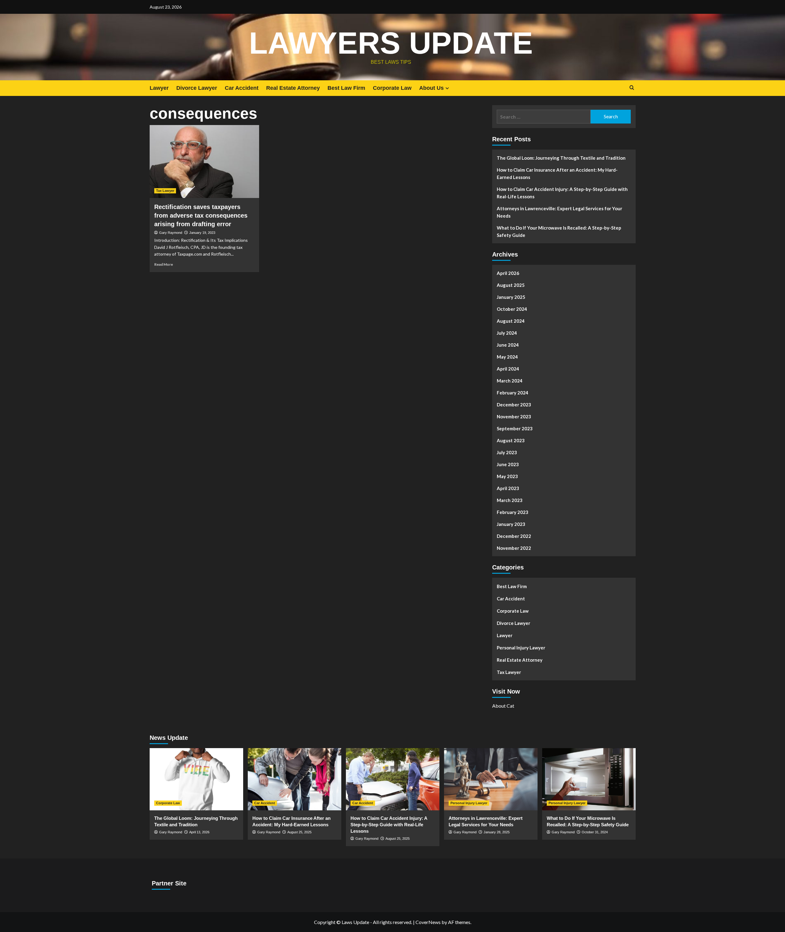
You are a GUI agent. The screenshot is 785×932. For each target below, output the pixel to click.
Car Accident (241, 88)
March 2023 (510, 500)
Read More (163, 264)
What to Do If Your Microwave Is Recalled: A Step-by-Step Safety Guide (559, 231)
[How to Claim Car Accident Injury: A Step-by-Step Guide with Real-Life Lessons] (392, 779)
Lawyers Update (391, 43)
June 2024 (508, 345)
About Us (431, 88)
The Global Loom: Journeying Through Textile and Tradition (561, 158)
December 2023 (514, 404)
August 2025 (511, 285)
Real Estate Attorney (293, 88)
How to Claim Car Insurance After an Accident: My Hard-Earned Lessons (557, 173)
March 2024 (510, 380)
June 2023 (508, 464)
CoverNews (428, 922)
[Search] (632, 87)
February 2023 (512, 512)
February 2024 (512, 392)
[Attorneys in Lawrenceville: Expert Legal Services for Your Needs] (491, 779)
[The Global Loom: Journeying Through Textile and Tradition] (196, 779)
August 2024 (511, 321)
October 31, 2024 (595, 832)
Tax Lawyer (165, 190)
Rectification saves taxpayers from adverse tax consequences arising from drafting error (200, 215)
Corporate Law (392, 88)
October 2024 (512, 309)
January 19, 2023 (202, 232)
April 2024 (508, 368)
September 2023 (515, 428)
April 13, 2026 (199, 832)
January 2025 (511, 297)
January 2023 (511, 524)
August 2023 (511, 440)
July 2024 (507, 333)
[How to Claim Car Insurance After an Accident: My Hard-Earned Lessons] (294, 779)
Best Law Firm (346, 88)
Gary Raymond (170, 232)
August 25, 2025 (299, 832)
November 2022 (514, 548)
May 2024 (507, 356)
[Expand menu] (447, 88)
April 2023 (508, 488)
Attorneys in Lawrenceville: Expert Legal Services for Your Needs (559, 212)
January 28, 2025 (497, 832)
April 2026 (508, 273)
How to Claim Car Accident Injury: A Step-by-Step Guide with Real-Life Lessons (562, 192)
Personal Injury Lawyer (521, 647)
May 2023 (507, 476)
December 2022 (514, 536)
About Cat (503, 706)
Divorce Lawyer (196, 88)
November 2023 (514, 416)
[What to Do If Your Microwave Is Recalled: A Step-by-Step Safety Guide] (589, 779)
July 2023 (507, 452)
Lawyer (159, 88)
